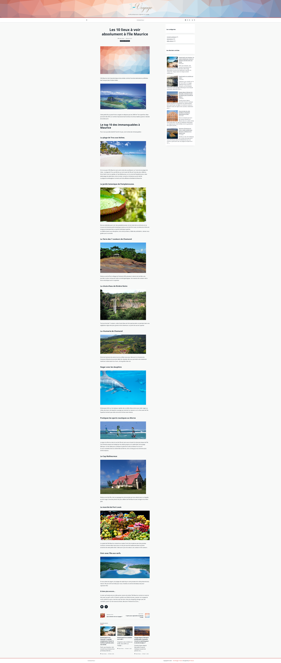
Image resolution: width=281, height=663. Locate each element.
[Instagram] (189, 20)
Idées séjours (170, 41)
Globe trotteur (121, 38)
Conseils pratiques (124, 41)
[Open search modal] (194, 20)
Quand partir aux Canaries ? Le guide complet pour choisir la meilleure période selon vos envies (107, 641)
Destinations (170, 39)
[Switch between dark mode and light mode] (192, 20)
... (111, 651)
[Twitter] (187, 20)
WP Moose (191, 660)
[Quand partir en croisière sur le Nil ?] (125, 631)
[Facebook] (185, 20)
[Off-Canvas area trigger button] (86, 20)
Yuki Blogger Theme (177, 660)
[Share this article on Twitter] (106, 606)
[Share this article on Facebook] (102, 606)
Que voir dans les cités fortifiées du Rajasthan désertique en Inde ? (184, 112)
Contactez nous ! (140, 20)
